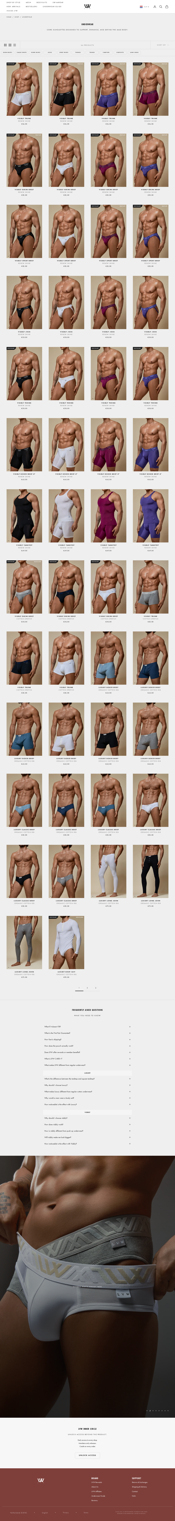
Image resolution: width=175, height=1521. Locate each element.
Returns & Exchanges (140, 1482)
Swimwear (58, 2)
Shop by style (13, 2)
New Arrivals (13, 7)
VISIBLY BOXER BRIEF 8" (24, 475)
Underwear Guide (98, 1496)
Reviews (94, 1500)
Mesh (28, 2)
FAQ (133, 1496)
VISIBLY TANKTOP (24, 546)
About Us (94, 1487)
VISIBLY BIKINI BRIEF (24, 191)
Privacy (66, 1512)
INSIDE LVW (12, 11)
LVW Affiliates (96, 1491)
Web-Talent (144, 1511)
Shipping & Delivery (139, 1487)
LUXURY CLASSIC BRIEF (24, 831)
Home (9, 17)
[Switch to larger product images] (5, 45)
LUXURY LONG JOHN (109, 902)
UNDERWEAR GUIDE (52, 7)
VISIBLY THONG (24, 404)
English (45, 1513)
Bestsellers (31, 7)
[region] (87, 1287)
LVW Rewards (96, 1482)
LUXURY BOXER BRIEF (109, 688)
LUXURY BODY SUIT (66, 973)
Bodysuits (42, 2)
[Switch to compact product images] (14, 45)
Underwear (27, 17)
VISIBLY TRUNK (24, 119)
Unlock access (87, 1455)
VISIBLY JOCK (24, 333)
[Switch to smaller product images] (10, 45)
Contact (135, 1491)
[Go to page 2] (96, 988)
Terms (86, 1512)
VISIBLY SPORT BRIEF (24, 262)
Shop (17, 17)
